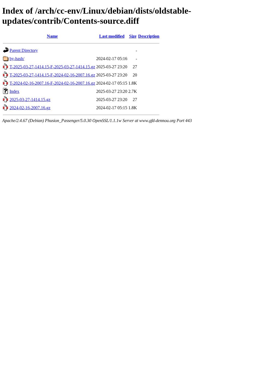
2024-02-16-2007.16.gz (30, 107)
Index (14, 91)
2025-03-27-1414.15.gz (30, 99)
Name (52, 36)
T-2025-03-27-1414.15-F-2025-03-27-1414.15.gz (52, 66)
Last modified (112, 36)
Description (148, 36)
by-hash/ (17, 58)
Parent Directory (24, 50)
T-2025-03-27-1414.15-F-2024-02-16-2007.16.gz (52, 75)
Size (133, 36)
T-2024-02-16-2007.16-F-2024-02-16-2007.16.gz (52, 83)
